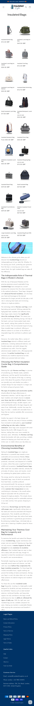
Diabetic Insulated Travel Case (24, 207)
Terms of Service (8, 631)
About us (5, 662)
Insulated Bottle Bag (7, 39)
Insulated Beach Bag (7, 184)
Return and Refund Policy (10, 619)
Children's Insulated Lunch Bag (8, 160)
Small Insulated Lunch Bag (8, 111)
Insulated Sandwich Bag (7, 137)
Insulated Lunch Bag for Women (7, 88)
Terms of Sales (7, 643)
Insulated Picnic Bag (22, 137)
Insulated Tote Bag (22, 63)
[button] (3, 7)
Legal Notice (7, 639)
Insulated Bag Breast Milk (24, 233)
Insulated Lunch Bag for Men (23, 40)
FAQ (4, 654)
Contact (5, 658)
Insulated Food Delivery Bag (8, 207)
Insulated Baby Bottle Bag (24, 87)
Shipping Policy (7, 635)
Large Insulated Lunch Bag (8, 233)
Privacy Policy (7, 627)
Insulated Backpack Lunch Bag (24, 112)
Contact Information (9, 623)
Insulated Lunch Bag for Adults (7, 64)
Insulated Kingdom (19, 702)
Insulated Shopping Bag (23, 160)
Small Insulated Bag (22, 184)
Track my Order (7, 666)
